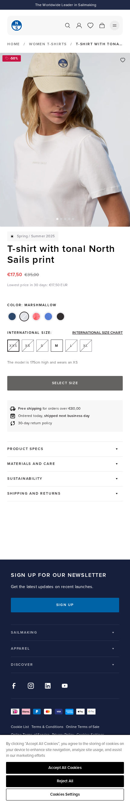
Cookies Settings (65, 794)
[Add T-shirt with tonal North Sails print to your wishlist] (123, 60)
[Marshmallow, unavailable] (24, 316)
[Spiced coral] (36, 316)
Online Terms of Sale (82, 727)
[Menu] (114, 25)
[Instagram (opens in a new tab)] (31, 686)
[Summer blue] (48, 316)
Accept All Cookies (64, 767)
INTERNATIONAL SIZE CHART (97, 333)
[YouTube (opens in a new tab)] (65, 686)
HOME (13, 44)
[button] (57, 219)
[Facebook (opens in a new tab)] (14, 686)
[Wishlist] (90, 25)
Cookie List (20, 727)
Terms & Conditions (47, 727)
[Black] (60, 316)
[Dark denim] (12, 316)
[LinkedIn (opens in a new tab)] (48, 686)
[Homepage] (17, 25)
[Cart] (102, 25)
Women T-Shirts (48, 44)
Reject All (65, 781)
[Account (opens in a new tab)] (79, 25)
